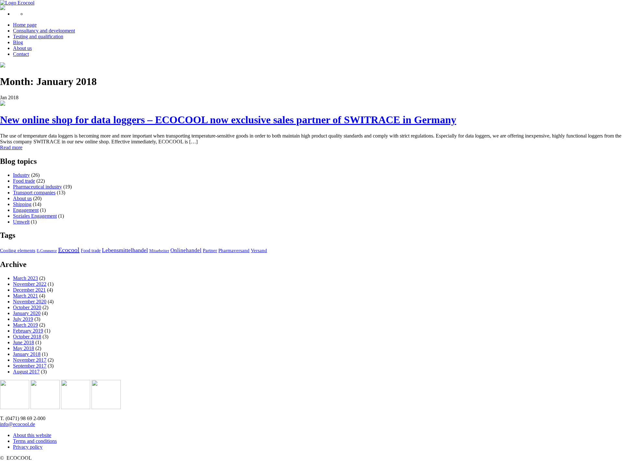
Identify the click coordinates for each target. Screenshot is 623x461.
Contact (21, 54)
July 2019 (23, 319)
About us (22, 48)
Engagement (26, 210)
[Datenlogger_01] (2, 104)
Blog (18, 42)
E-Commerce (47, 251)
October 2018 (27, 336)
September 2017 (29, 366)
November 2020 (29, 301)
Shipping (22, 204)
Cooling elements (17, 250)
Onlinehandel (186, 250)
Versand (259, 250)
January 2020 (27, 313)
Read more (11, 147)
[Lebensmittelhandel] (45, 407)
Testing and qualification (38, 36)
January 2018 (27, 354)
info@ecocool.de (17, 424)
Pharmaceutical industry (37, 186)
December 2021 (29, 290)
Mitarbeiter (159, 250)
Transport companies (34, 192)
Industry (21, 175)
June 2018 (23, 342)
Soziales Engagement (35, 216)
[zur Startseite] (17, 3)
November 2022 (29, 284)
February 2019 (28, 331)
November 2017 (29, 360)
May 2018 (23, 348)
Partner (210, 250)
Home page (25, 25)
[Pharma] (14, 407)
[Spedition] (75, 407)
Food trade (24, 181)
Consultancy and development (44, 30)
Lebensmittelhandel (125, 250)
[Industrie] (106, 407)
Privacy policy (28, 447)
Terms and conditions (35, 441)
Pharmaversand (234, 250)
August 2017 (26, 371)
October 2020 (27, 307)
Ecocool (68, 249)
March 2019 (25, 325)
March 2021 (25, 295)
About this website (32, 435)
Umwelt (21, 221)
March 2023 (25, 278)
